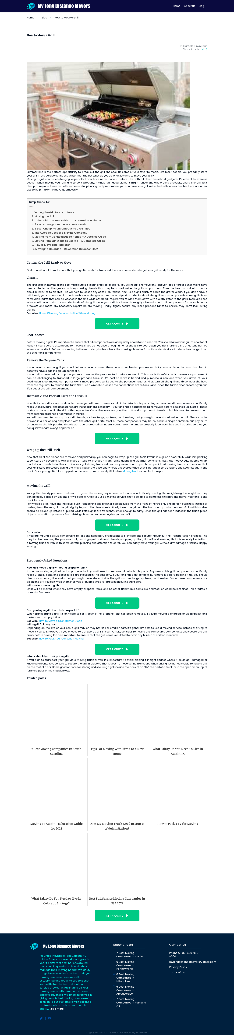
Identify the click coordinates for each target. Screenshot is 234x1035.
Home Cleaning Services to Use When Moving (67, 313)
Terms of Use (177, 972)
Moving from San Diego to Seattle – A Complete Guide (70, 241)
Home (176, 6)
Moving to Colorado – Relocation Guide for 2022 (66, 249)
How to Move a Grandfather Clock (60, 621)
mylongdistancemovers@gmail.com (186, 962)
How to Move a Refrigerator (52, 245)
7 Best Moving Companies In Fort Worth (60, 224)
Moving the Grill (44, 216)
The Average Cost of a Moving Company (61, 233)
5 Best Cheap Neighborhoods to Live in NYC (62, 228)
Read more (57, 1009)
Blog (201, 6)
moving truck (131, 471)
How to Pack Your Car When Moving (61, 638)
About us (189, 6)
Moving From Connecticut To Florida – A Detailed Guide (70, 237)
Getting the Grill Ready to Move (54, 212)
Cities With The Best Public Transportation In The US (68, 220)
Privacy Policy (178, 967)
